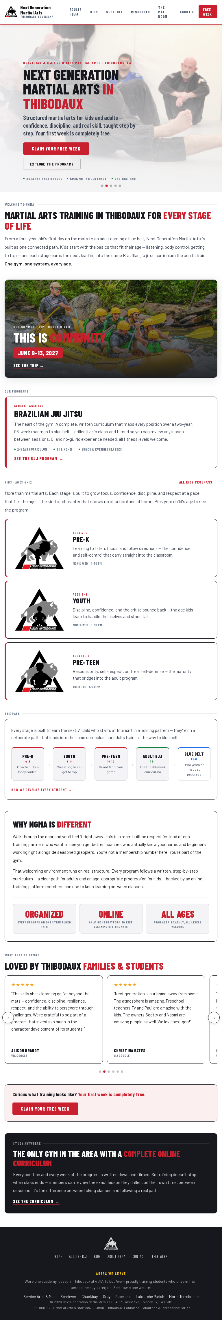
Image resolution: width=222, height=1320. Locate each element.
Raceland (123, 1296)
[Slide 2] (107, 186)
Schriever (68, 1296)
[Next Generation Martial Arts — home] (11, 12)
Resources (140, 12)
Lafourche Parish (150, 1296)
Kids (94, 12)
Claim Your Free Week (56, 148)
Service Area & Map (39, 1296)
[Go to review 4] (113, 1071)
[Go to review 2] (104, 1071)
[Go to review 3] (109, 1071)
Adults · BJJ (76, 11)
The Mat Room (162, 12)
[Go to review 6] (122, 1071)
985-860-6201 (43, 1308)
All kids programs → (198, 482)
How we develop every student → (41, 789)
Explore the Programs (52, 163)
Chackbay (90, 1296)
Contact (138, 1256)
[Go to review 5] (117, 1071)
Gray (106, 1296)
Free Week (207, 11)
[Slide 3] (111, 186)
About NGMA (116, 1256)
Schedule (114, 12)
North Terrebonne (184, 1296)
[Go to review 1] (100, 1071)
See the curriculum (36, 1201)
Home (58, 1256)
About (186, 12)
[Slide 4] (115, 186)
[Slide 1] (102, 186)
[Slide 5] (120, 186)
